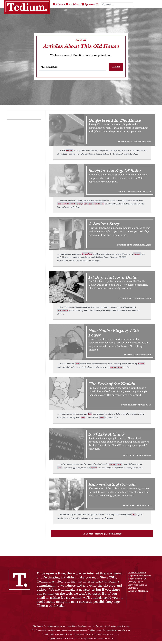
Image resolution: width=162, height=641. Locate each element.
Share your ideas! (137, 578)
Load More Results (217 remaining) (102, 533)
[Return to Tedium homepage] (27, 7)
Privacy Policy (135, 581)
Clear (116, 66)
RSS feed (133, 587)
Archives (74, 4)
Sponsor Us (91, 4)
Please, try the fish (106, 638)
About (59, 4)
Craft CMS (79, 634)
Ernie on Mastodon (138, 590)
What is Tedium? (137, 572)
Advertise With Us (137, 584)
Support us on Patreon (139, 575)
